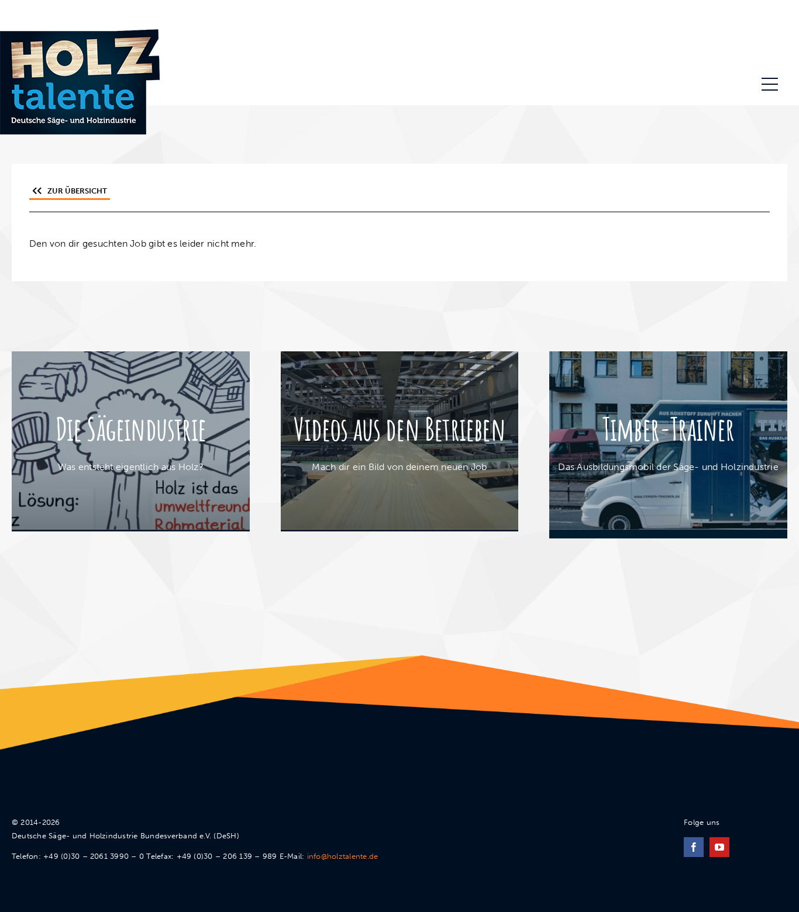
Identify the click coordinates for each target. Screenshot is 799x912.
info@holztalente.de (342, 856)
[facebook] (694, 847)
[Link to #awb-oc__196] (770, 84)
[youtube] (719, 847)
